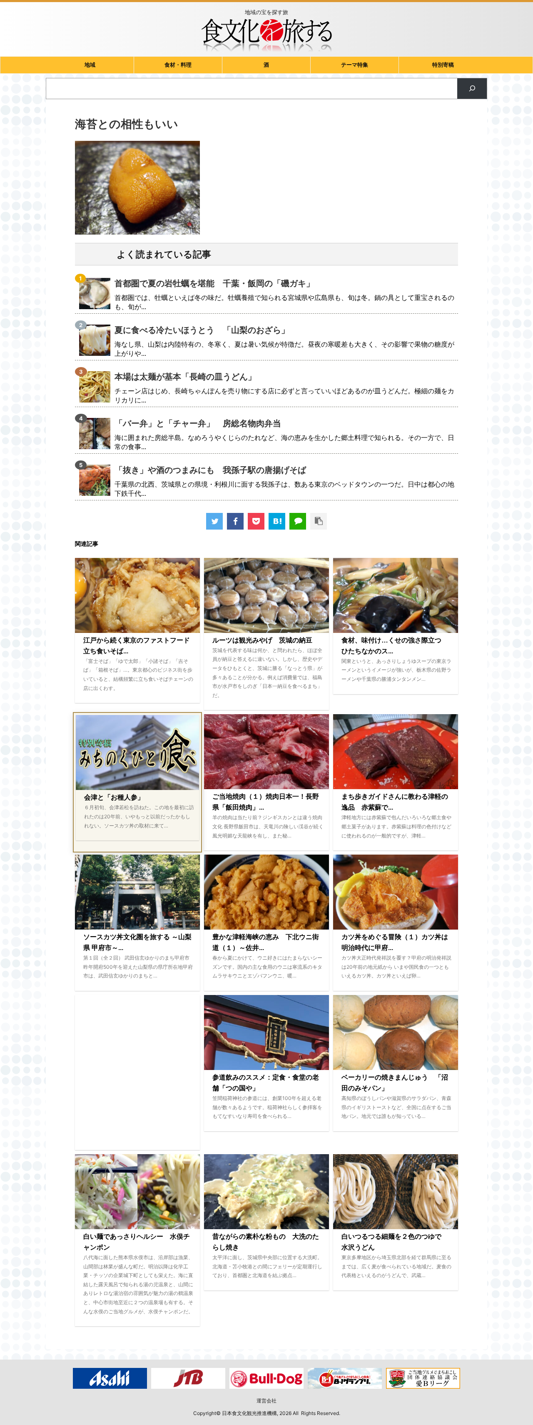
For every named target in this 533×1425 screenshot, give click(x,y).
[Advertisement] (137, 1072)
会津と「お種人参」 (114, 797)
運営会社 (266, 1401)
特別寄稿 (443, 65)
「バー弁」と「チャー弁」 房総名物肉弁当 (198, 423)
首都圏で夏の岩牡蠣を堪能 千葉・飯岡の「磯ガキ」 (214, 283)
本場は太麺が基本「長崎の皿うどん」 (185, 377)
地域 (90, 65)
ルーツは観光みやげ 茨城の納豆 (262, 640)
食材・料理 (178, 65)
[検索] (472, 88)
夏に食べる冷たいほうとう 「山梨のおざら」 (202, 330)
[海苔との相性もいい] (277, 521)
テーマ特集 (354, 65)
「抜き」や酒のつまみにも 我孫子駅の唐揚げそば (210, 470)
